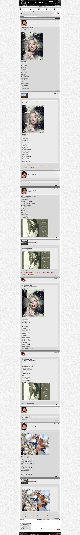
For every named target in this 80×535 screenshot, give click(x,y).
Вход (49, 1)
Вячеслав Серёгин (31, 22)
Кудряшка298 (28, 279)
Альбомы (30, 6)
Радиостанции (47, 6)
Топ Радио (40, 6)
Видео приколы (53, 6)
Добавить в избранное (57, 5)
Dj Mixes (26, 6)
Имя (52, 12)
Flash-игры (58, 6)
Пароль (52, 13)
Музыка (22, 6)
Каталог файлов (41, 532)
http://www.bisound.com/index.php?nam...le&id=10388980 (28, 196)
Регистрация (51, 1)
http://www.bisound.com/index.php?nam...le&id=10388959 (28, 28)
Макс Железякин (31, 94)
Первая (43, 519)
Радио (46, 532)
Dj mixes (27, 532)
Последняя (57, 519)
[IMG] (21, 528)
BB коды (22, 527)
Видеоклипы (36, 6)
